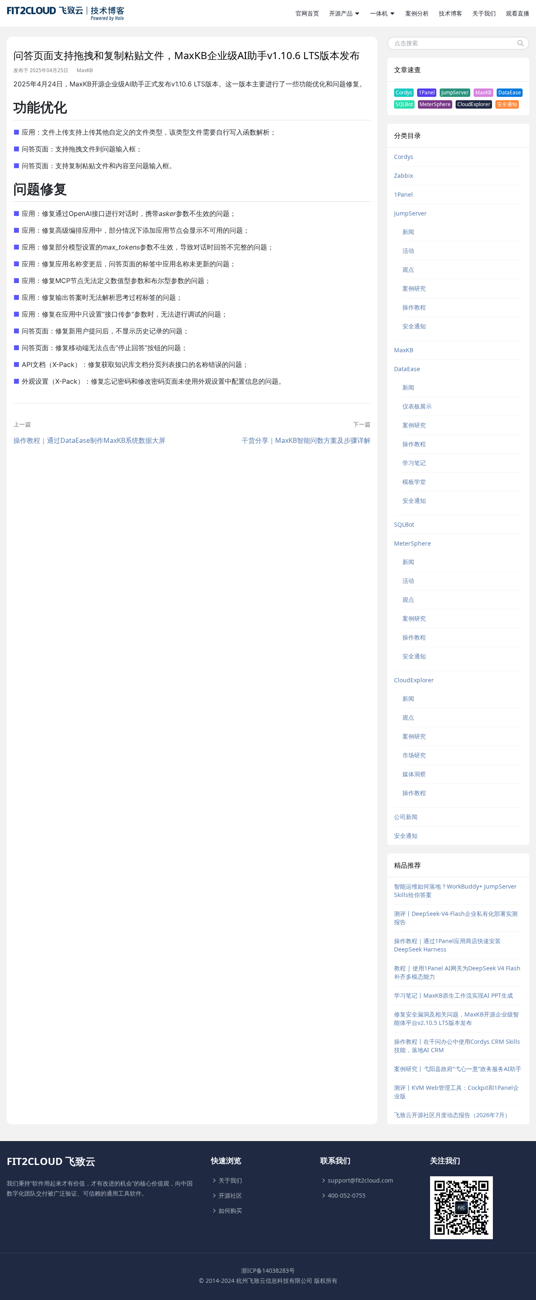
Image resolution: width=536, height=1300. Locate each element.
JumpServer (455, 92)
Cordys (404, 92)
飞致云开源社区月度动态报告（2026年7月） (452, 1115)
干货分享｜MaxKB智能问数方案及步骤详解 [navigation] (306, 440)
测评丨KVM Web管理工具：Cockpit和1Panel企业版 (456, 1092)
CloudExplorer (473, 104)
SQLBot (404, 104)
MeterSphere (435, 104)
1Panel (427, 92)
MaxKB (85, 70)
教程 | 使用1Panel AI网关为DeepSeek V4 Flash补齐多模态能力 (457, 972)
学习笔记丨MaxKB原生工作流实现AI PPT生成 (453, 995)
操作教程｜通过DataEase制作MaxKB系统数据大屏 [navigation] (89, 440)
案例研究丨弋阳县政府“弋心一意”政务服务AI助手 (457, 1069)
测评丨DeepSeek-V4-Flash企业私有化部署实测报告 (456, 918)
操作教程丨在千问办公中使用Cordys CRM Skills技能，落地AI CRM (457, 1045)
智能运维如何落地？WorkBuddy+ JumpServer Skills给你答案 (455, 890)
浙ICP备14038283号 (268, 1270)
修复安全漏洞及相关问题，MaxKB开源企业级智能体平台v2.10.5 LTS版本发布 (456, 1018)
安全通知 (507, 104)
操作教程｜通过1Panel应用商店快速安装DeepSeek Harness (447, 945)
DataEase (509, 92)
